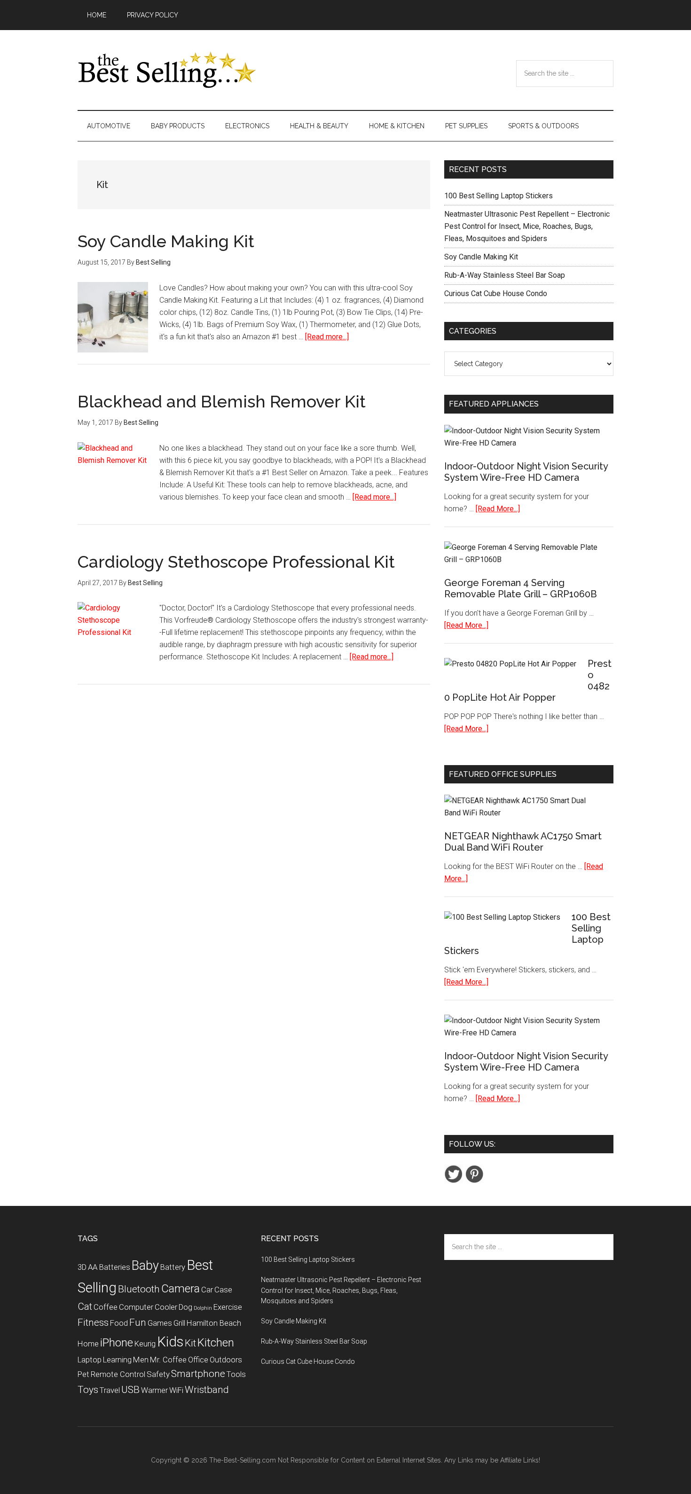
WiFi (176, 1390)
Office (198, 1359)
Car (207, 1289)
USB (130, 1389)
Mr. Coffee (168, 1359)
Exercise (227, 1307)
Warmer (154, 1390)
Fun (137, 1322)
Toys (88, 1389)
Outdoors (226, 1359)
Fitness (93, 1322)
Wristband (207, 1389)
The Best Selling (167, 70)
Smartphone (198, 1373)
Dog (185, 1307)
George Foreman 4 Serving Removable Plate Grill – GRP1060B (520, 588)
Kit (190, 1343)
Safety (158, 1374)
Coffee (106, 1307)
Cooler (166, 1307)
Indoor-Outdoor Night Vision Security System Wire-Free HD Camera (526, 472)
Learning (117, 1359)
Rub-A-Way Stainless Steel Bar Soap (504, 275)
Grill (179, 1323)
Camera (180, 1288)
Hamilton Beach (214, 1323)
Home (88, 1343)
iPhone (116, 1342)
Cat (85, 1306)
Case (223, 1289)
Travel (110, 1390)
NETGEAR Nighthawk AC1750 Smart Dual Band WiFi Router (523, 841)
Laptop (90, 1359)
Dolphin (203, 1308)
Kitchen (215, 1342)
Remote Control (118, 1374)
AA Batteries (109, 1267)
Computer (136, 1307)
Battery (172, 1267)
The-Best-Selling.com (242, 1460)
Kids (170, 1342)
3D (82, 1267)
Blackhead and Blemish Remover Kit (222, 401)
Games (160, 1323)
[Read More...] (498, 508)
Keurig (145, 1343)
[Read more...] (327, 336)
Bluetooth (139, 1289)
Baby (145, 1265)
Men (141, 1359)
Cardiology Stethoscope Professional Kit (236, 561)
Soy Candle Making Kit (166, 241)
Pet (83, 1374)
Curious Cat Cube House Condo (495, 293)
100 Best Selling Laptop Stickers (498, 195)
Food (119, 1323)
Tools (236, 1374)
